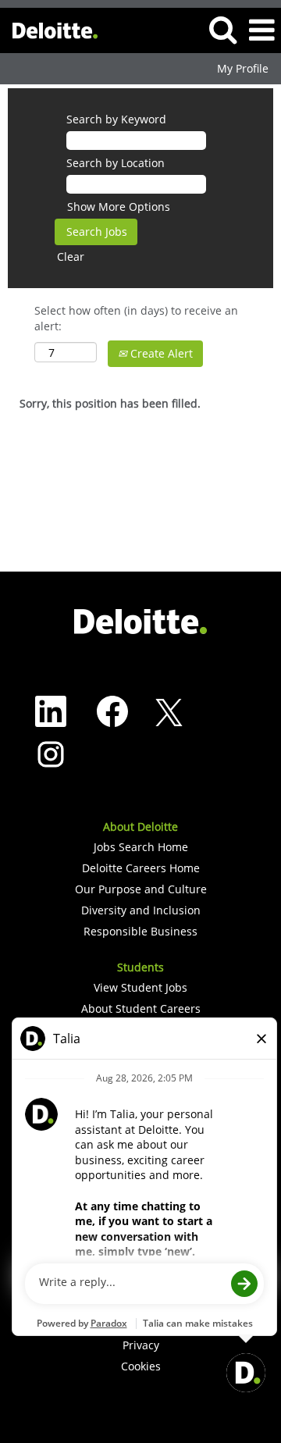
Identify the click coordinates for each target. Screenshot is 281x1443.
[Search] (222, 29)
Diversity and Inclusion (141, 910)
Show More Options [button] (118, 206)
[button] (261, 30)
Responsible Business (140, 931)
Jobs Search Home (141, 847)
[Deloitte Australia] (49, 29)
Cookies (141, 1366)
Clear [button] (70, 256)
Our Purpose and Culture (141, 889)
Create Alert (160, 353)
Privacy (141, 1345)
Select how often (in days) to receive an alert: (136, 318)
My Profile (243, 68)
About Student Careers (141, 1009)
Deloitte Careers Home (141, 868)
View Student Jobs (140, 988)
